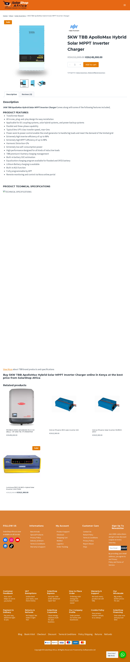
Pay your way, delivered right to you (9, 617)
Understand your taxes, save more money (32, 598)
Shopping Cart (62, 537)
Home (5, 16)
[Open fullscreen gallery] (60, 76)
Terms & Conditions (37, 544)
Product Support (63, 531)
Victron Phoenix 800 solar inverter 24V (64, 430)
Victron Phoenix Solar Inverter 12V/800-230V (107, 431)
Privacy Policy (35, 537)
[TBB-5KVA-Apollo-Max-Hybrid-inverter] (32, 49)
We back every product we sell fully (98, 598)
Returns (98, 634)
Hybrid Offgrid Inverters (96, 73)
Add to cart (91, 64)
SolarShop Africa (29, 377)
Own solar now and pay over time (119, 617)
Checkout (60, 535)
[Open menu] (124, 5)
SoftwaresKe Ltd (89, 650)
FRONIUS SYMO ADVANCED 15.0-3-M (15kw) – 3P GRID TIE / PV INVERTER (20, 431)
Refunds (108, 634)
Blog (20, 634)
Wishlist (60, 541)
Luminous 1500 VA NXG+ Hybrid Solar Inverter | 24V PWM (20, 488)
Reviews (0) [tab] (27, 94)
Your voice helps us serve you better (9, 598)
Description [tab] (11, 94)
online (91, 374)
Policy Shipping (85, 634)
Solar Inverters (20, 16)
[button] (24, 83)
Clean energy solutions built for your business (53, 618)
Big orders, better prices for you (119, 598)
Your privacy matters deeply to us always (97, 615)
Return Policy (88, 535)
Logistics (60, 544)
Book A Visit (29, 634)
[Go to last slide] (21, 83)
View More (7, 369)
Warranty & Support (37, 547)
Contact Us (87, 531)
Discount (52, 634)
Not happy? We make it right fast (31, 617)
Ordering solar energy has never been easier (75, 599)
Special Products (36, 535)
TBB (19, 374)
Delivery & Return (37, 541)
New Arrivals (35, 531)
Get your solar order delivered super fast (54, 598)
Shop (11, 16)
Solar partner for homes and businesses (75, 617)
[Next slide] (44, 83)
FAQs (85, 547)
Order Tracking (62, 547)
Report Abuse (88, 544)
